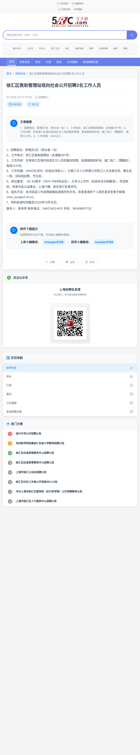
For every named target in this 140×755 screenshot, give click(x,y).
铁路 (125, 48)
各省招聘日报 (90, 61)
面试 (59, 61)
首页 (11, 61)
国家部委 (79, 48)
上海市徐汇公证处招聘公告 (31, 472)
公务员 (30, 48)
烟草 (115, 48)
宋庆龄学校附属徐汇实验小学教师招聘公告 (40, 443)
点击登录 (77, 9)
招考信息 (25, 61)
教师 (91, 48)
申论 (37, 61)
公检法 (42, 48)
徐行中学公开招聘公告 (28, 433)
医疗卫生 (55, 48)
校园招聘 (103, 48)
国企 (67, 48)
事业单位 (17, 48)
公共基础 (72, 61)
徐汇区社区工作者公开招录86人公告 (36, 481)
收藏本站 (79, 3)
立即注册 (65, 9)
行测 (48, 61)
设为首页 (64, 3)
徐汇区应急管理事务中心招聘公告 (35, 452)
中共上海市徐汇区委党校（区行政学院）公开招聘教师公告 (49, 491)
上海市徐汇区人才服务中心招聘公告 (36, 500)
